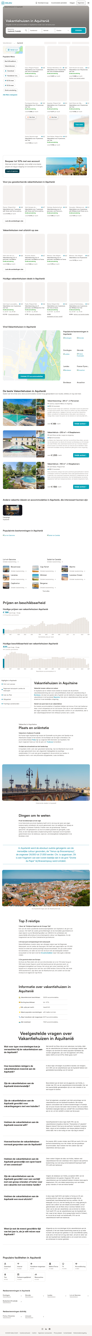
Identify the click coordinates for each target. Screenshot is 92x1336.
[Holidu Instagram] (42, 1329)
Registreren (81, 3)
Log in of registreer (12, 171)
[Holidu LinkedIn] (46, 1329)
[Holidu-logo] (10, 2)
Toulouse (50, 742)
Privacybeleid (58, 1333)
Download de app (43, 3)
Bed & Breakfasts (10, 61)
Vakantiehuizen (7, 43)
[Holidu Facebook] (49, 1329)
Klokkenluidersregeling (80, 1333)
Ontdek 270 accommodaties (31, 376)
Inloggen (72, 3)
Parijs (34, 740)
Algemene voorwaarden (45, 1333)
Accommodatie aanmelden (59, 3)
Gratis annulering (10, 90)
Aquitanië (20, 43)
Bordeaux (37, 695)
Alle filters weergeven (10, 95)
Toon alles (46, 591)
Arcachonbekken (47, 953)
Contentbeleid (67, 1333)
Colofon (34, 1333)
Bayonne (57, 697)
